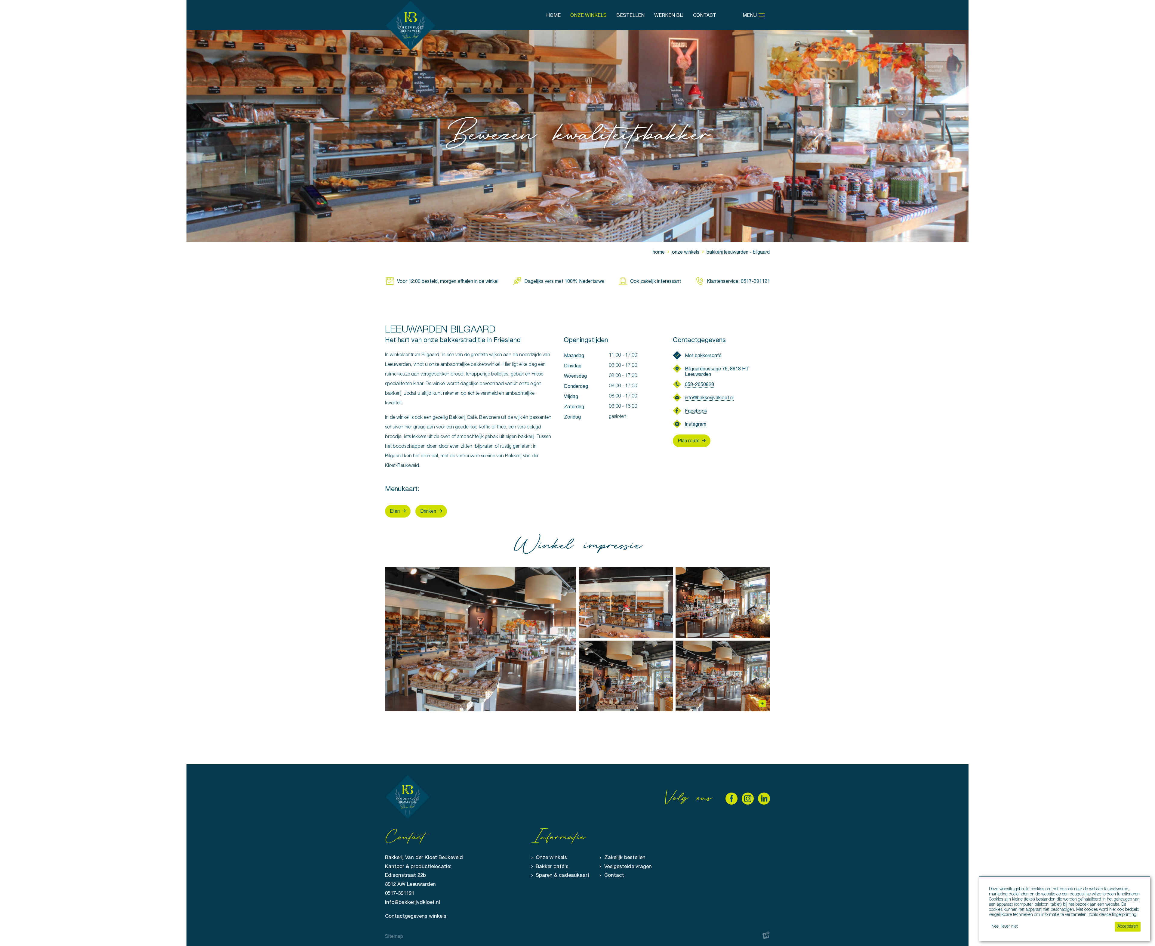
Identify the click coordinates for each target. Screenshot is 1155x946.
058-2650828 (699, 384)
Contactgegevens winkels (415, 916)
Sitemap (394, 936)
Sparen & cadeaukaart (563, 875)
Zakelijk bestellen (624, 857)
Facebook (696, 410)
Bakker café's (552, 866)
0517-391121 (399, 893)
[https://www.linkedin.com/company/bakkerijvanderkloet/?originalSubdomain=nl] (764, 799)
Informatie (558, 838)
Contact (614, 875)
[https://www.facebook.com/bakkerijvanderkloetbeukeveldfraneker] (731, 799)
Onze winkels (551, 857)
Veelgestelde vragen (628, 866)
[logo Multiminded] (766, 936)
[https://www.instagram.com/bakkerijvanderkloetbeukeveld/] (748, 799)
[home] (410, 25)
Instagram (695, 424)
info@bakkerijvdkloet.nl (709, 397)
